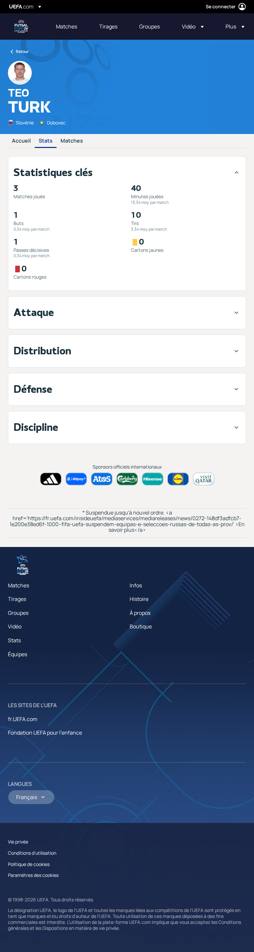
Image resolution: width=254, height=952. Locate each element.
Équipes (17, 654)
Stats (46, 141)
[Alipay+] (76, 479)
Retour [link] (22, 51)
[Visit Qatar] (203, 479)
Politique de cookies (29, 864)
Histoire (139, 599)
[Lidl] (178, 479)
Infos (136, 585)
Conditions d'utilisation (32, 853)
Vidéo (14, 626)
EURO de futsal (22, 26)
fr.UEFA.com (22, 719)
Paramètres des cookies (33, 875)
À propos (140, 612)
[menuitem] (69, 26)
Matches (72, 141)
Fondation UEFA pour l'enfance (45, 732)
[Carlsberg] (127, 479)
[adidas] (51, 479)
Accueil (21, 141)
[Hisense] (152, 479)
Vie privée (18, 842)
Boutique (141, 626)
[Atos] (101, 479)
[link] (66, 26)
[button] (193, 26)
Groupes (18, 612)
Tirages (17, 599)
